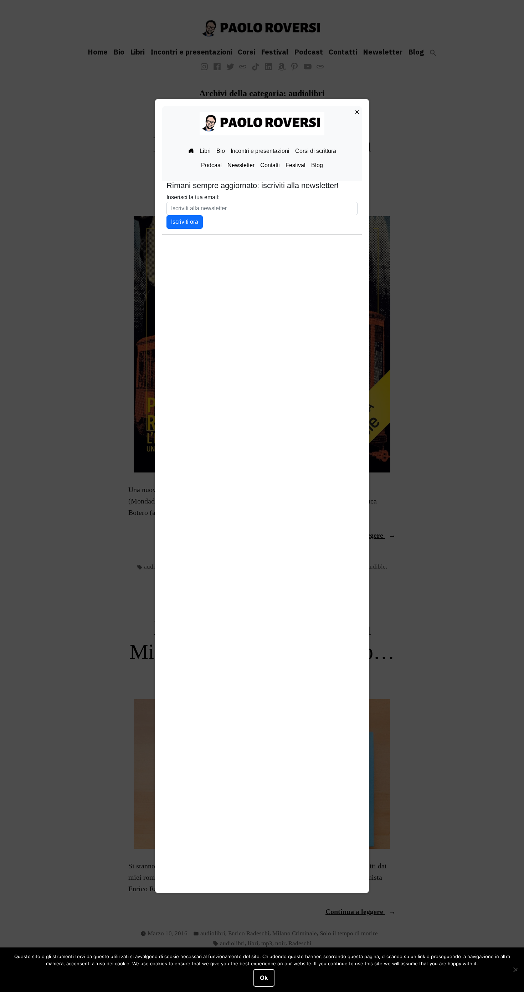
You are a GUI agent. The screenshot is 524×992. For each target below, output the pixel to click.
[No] (515, 969)
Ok (264, 977)
